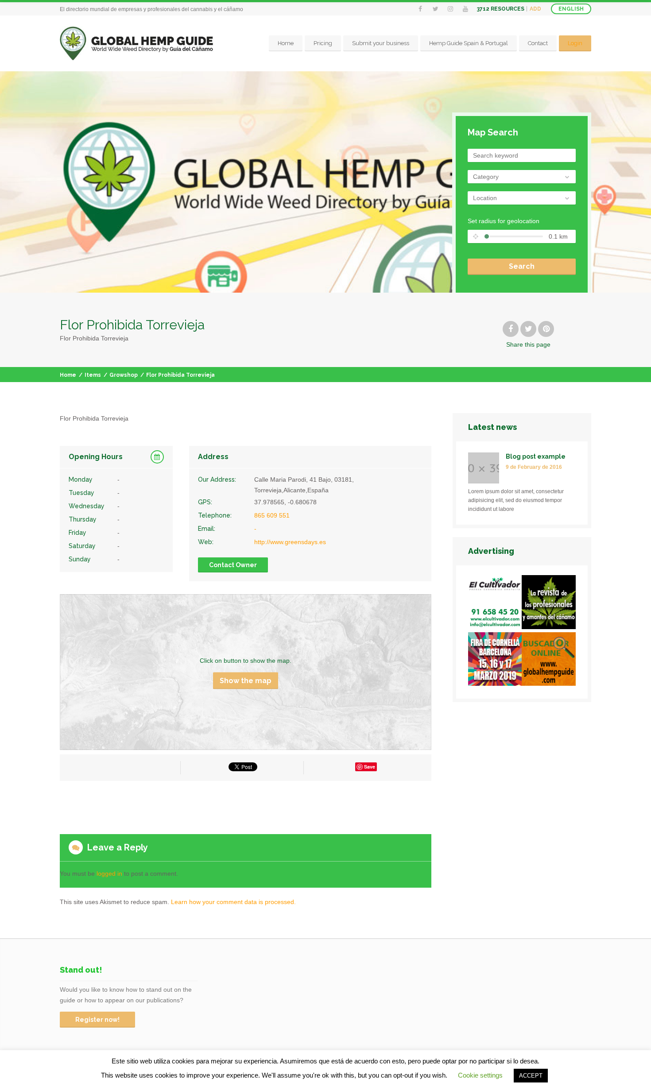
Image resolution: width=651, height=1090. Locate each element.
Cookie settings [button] (480, 1075)
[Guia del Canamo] (549, 660)
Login (575, 43)
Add (535, 9)
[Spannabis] (495, 660)
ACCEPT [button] (530, 1075)
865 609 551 (272, 515)
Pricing (323, 43)
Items (93, 375)
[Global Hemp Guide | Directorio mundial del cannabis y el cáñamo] (136, 44)
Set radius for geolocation (503, 220)
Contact (538, 43)
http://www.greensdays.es (290, 541)
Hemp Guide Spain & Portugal (468, 43)
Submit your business (380, 43)
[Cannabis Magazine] (549, 603)
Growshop (123, 375)
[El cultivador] (495, 603)
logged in (109, 873)
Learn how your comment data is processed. (233, 901)
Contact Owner (233, 564)
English (571, 9)
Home (286, 43)
